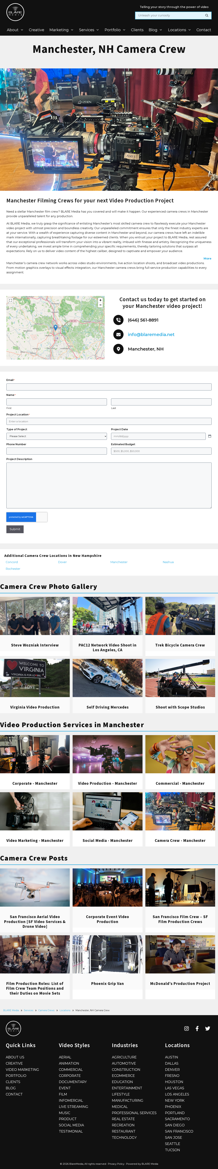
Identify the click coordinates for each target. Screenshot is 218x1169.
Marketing (59, 30)
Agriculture (124, 1057)
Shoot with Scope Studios (180, 707)
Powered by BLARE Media (142, 1163)
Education (122, 1082)
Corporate (70, 1076)
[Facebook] (197, 1028)
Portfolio (113, 30)
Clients (137, 30)
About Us (15, 1057)
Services (86, 30)
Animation (69, 1063)
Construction (126, 1069)
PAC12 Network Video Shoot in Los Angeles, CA (108, 647)
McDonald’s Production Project (180, 983)
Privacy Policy (116, 1163)
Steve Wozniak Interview (35, 645)
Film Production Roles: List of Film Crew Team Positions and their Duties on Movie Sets (35, 988)
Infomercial (71, 1100)
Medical (120, 1107)
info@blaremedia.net (151, 334)
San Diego (175, 1125)
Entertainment (127, 1088)
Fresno (172, 1076)
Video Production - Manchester (107, 783)
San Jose (173, 1137)
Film (63, 1094)
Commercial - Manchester (180, 783)
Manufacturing (127, 1100)
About (13, 30)
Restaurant (123, 1131)
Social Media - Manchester (108, 840)
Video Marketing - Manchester (35, 840)
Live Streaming (73, 1107)
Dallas (171, 1063)
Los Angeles (177, 1094)
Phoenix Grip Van (107, 983)
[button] (56, 328)
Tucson (172, 1150)
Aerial (65, 1057)
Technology (124, 1137)
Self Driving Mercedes (107, 707)
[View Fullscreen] (10, 300)
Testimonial (71, 1131)
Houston (174, 1082)
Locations (177, 30)
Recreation (123, 1125)
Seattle (172, 1144)
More (207, 258)
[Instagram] (186, 1028)
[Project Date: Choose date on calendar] (210, 436)
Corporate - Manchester (34, 783)
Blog (153, 30)
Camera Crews (46, 1010)
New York (174, 1100)
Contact (203, 30)
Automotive (124, 1063)
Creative (36, 30)
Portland (175, 1113)
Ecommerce (123, 1076)
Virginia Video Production (35, 707)
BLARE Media (11, 1010)
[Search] (207, 15)
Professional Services (134, 1113)
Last (113, 408)
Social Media (71, 1125)
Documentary (73, 1082)
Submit (15, 529)
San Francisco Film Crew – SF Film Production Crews (180, 919)
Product (68, 1119)
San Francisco (179, 1131)
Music (64, 1113)
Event (65, 1088)
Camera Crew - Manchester (180, 840)
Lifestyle (121, 1094)
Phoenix (173, 1107)
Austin (171, 1057)
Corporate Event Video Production (107, 919)
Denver (172, 1069)
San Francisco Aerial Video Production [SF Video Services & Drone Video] (35, 921)
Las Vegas (174, 1088)
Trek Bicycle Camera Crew (180, 645)
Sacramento (177, 1119)
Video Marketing (22, 1069)
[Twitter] (207, 1028)
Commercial (71, 1069)
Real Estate (123, 1119)
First (8, 408)
